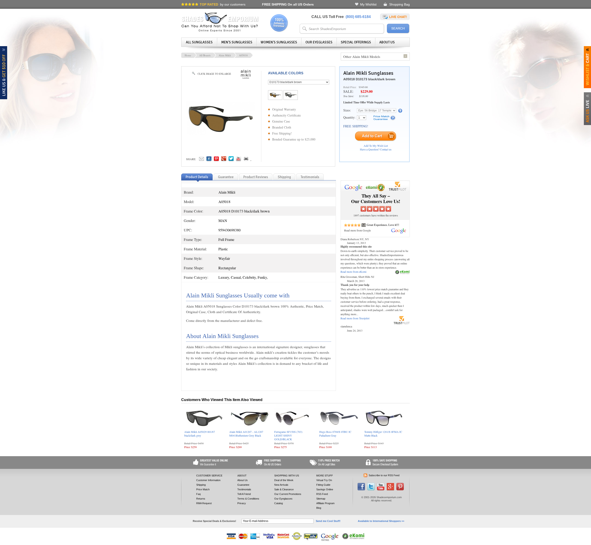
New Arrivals (281, 484)
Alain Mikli (225, 55)
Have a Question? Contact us (376, 149)
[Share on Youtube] (238, 160)
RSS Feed (322, 494)
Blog (318, 507)
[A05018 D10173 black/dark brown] (275, 96)
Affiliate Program (325, 503)
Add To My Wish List (376, 145)
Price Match (203, 489)
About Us (387, 42)
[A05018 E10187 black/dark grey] (290, 96)
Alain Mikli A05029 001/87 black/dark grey (199, 433)
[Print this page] (256, 160)
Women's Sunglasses (279, 42)
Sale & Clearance (284, 489)
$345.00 (363, 87)
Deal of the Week (283, 480)
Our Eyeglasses (318, 42)
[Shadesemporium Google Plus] (390, 489)
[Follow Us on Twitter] (371, 489)
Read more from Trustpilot (355, 318)
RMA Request (204, 503)
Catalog (278, 503)
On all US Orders (288, 4)
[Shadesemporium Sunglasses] (220, 31)
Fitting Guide (323, 484)
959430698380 (229, 230)
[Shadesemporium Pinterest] (400, 489)
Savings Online (324, 489)
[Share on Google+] (223, 160)
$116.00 (363, 96)
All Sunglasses (199, 42)
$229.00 (367, 91)
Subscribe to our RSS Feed (384, 475)
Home (188, 55)
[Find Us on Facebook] (361, 489)
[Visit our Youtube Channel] (380, 489)
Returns (200, 498)
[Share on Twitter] (231, 160)
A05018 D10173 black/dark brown (369, 79)
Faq (198, 494)
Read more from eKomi (353, 271)
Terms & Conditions (248, 498)
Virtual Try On (324, 480)
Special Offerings (356, 42)
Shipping (201, 484)
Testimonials (244, 489)
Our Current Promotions (287, 494)
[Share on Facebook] (208, 160)
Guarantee (243, 484)
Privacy (241, 503)
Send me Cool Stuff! (328, 521)
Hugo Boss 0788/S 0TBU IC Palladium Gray (335, 433)
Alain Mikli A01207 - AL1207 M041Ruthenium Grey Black (246, 433)
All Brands (205, 55)
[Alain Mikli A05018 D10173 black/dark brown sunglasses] (220, 134)
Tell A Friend (244, 494)
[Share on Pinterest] (216, 160)
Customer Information (208, 480)
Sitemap (320, 498)
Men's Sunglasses (236, 42)
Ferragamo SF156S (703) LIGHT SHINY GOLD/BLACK (288, 435)
